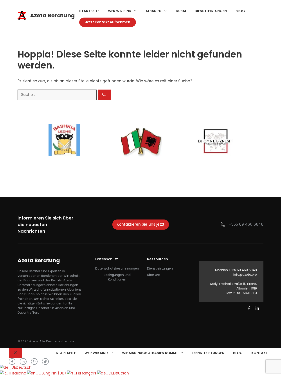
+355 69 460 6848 (246, 224)
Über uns (153, 275)
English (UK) (55, 373)
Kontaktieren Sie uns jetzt (140, 224)
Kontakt (259, 353)
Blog (240, 11)
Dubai (181, 11)
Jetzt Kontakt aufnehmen (107, 22)
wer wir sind (119, 11)
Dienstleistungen (211, 11)
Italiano (19, 373)
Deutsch (24, 367)
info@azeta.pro (245, 274)
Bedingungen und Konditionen (117, 277)
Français (88, 373)
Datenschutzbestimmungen (117, 268)
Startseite (89, 11)
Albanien (154, 11)
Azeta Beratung (52, 15)
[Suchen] (104, 95)
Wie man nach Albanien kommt (150, 353)
